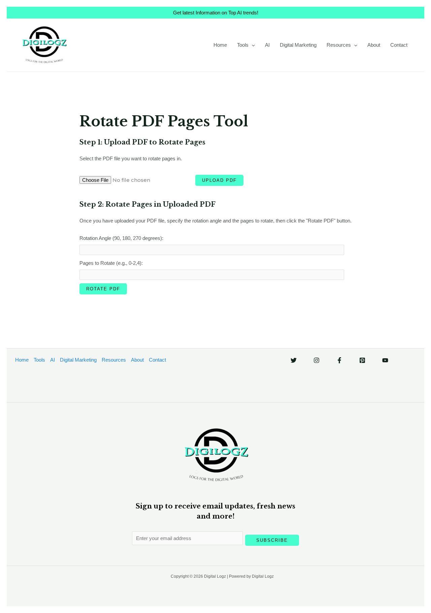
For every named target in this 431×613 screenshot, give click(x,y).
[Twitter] (294, 360)
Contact (398, 45)
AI (267, 45)
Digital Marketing (298, 45)
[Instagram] (316, 360)
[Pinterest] (362, 360)
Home (220, 45)
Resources (339, 45)
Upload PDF (219, 180)
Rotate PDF (103, 288)
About (373, 45)
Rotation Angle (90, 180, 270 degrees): (121, 238)
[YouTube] (385, 360)
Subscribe (272, 540)
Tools (242, 45)
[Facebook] (339, 360)
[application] (251, 45)
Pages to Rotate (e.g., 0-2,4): (111, 263)
